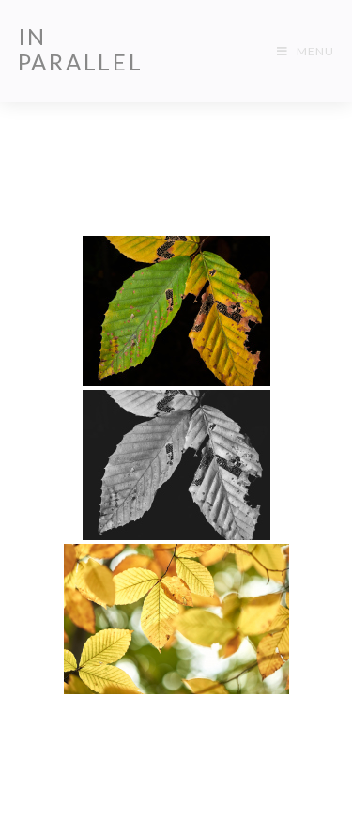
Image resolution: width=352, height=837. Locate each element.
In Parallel (81, 49)
